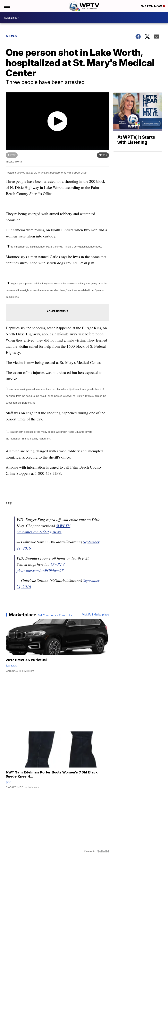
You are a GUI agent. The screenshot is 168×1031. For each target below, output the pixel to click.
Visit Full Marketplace (95, 614)
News (11, 36)
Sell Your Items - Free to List (55, 615)
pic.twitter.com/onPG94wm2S (40, 570)
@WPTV (63, 525)
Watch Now (152, 6)
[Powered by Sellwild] (103, 851)
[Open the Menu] (7, 6)
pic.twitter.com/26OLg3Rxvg (39, 531)
